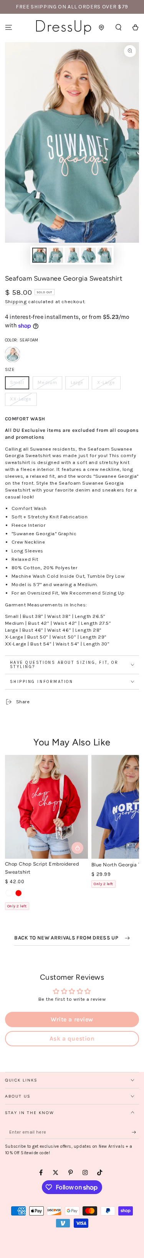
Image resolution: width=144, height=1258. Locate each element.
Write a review (72, 1019)
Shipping (16, 301)
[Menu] (8, 27)
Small (19, 384)
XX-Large (23, 401)
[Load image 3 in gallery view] (72, 255)
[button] (118, 27)
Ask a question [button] (72, 1038)
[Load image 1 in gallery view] (39, 255)
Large (79, 384)
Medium (49, 384)
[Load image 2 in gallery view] (55, 255)
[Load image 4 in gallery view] (88, 255)
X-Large (108, 384)
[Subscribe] (135, 1132)
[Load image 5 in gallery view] (105, 255)
